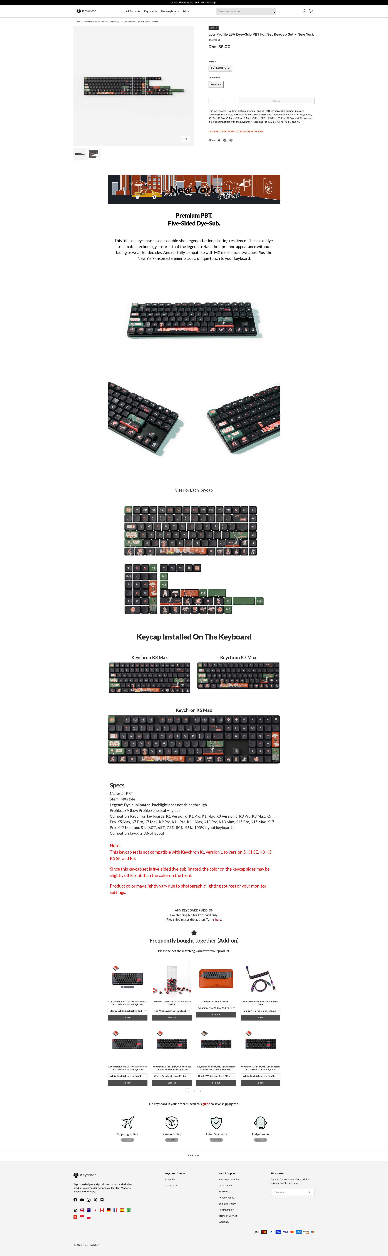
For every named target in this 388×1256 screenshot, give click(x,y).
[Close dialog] (249, 593)
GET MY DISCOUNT (161, 653)
